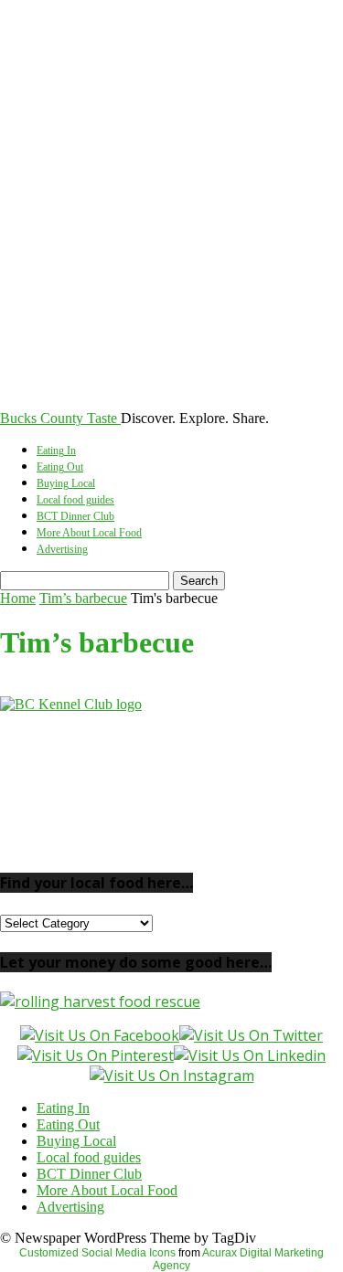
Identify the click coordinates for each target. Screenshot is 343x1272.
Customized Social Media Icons (97, 1252)
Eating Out (60, 466)
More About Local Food (89, 532)
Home (18, 598)
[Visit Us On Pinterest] (95, 1055)
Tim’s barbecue (83, 598)
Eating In (56, 450)
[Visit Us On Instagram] (172, 1075)
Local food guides (75, 499)
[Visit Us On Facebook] (99, 1035)
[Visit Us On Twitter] (251, 1035)
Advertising (62, 549)
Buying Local (66, 483)
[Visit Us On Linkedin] (250, 1055)
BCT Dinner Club (75, 516)
